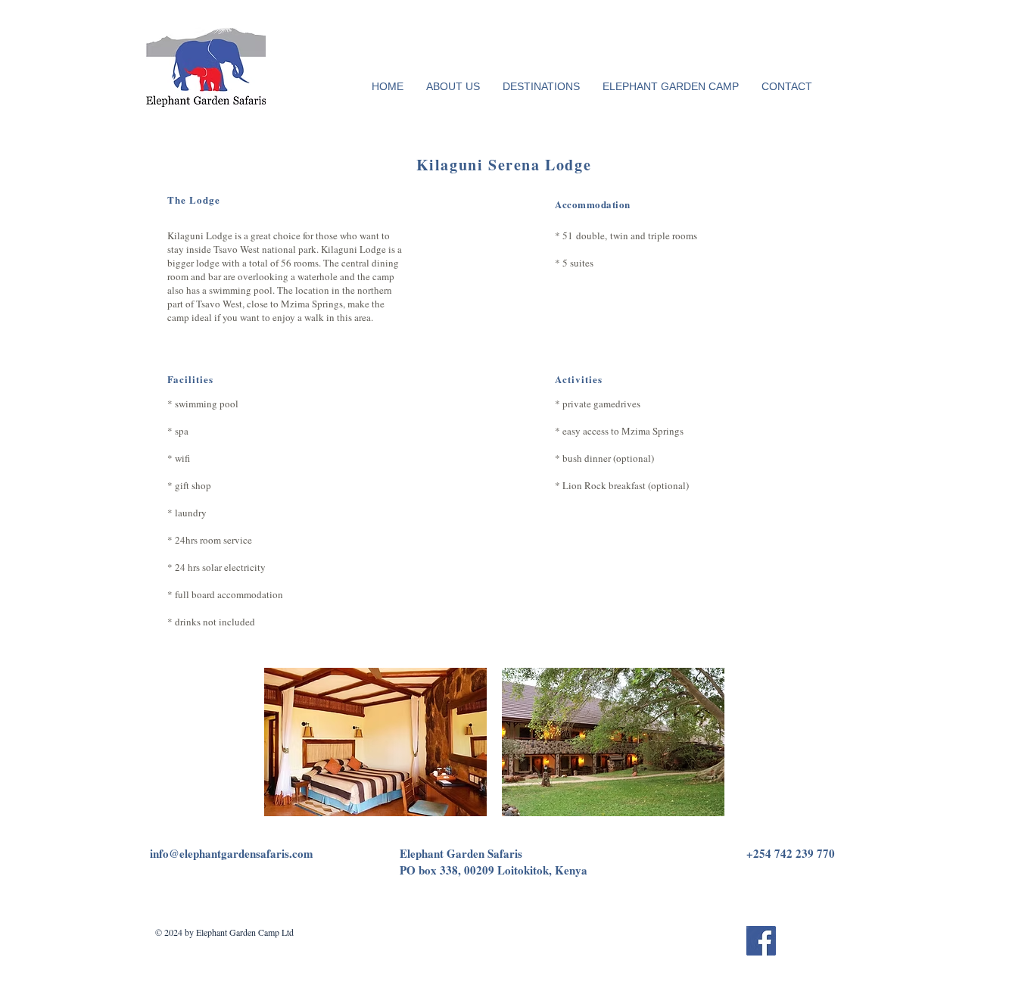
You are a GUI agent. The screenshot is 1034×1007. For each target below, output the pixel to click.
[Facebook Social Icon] (761, 941)
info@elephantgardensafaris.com (231, 853)
